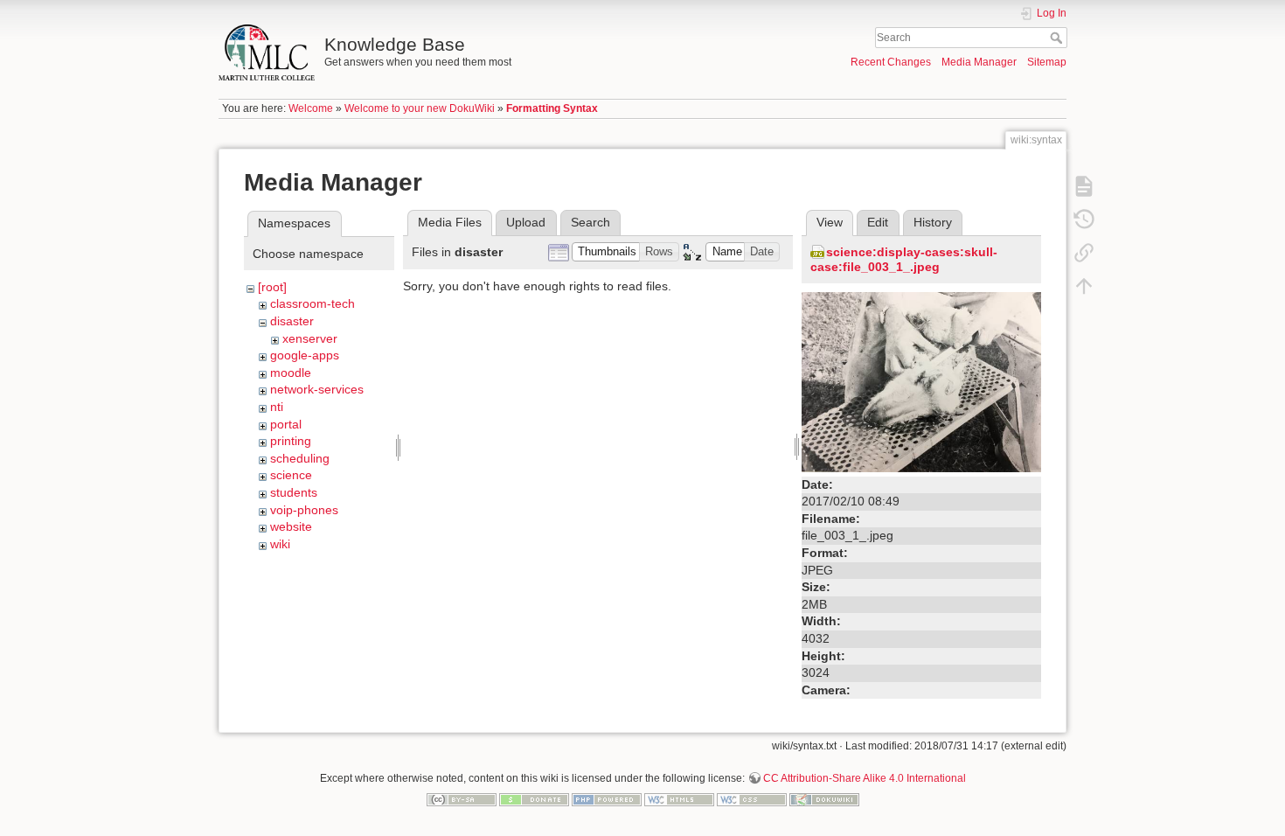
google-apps (304, 355)
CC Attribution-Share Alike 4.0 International (864, 778)
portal (286, 424)
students (293, 492)
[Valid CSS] (752, 798)
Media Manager (979, 62)
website (291, 526)
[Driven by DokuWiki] (824, 798)
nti (276, 407)
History (932, 222)
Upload (525, 222)
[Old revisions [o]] (1084, 218)
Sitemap (1046, 62)
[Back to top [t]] (1084, 285)
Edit (877, 222)
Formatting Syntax (552, 108)
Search (1058, 37)
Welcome (310, 108)
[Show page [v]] (1084, 185)
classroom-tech (312, 303)
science (291, 475)
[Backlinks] (1084, 251)
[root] (272, 287)
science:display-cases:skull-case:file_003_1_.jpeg (903, 259)
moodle (290, 373)
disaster (292, 321)
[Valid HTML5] (679, 798)
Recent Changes (891, 62)
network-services (317, 389)
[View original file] (921, 381)
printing (290, 441)
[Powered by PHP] (607, 798)
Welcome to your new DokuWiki (419, 108)
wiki (280, 544)
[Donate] (534, 798)
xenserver (309, 338)
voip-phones (304, 510)
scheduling (300, 458)
